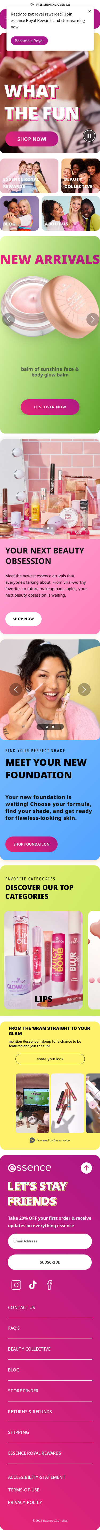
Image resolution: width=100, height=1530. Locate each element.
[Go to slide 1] (48, 528)
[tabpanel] (50, 689)
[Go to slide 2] (52, 528)
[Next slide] (84, 689)
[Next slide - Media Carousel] (93, 1105)
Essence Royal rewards (34, 1453)
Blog (13, 1370)
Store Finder (23, 1391)
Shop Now (23, 618)
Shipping (18, 1432)
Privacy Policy (46, 767)
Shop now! (31, 139)
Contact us (21, 1307)
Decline (41, 783)
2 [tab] (53, 727)
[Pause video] (89, 135)
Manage (13, 783)
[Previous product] (8, 319)
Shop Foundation (31, 844)
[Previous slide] (15, 689)
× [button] (89, 11)
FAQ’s (14, 1328)
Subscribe (50, 1262)
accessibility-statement (37, 1477)
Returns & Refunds (30, 1412)
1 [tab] (47, 727)
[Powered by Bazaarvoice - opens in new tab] (50, 1140)
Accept (78, 783)
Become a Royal (29, 40)
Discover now (50, 406)
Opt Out (24, 774)
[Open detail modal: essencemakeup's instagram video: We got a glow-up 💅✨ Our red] (32, 1103)
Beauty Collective (29, 1349)
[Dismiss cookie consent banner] (92, 747)
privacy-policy (25, 1502)
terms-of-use (23, 1490)
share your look (50, 1059)
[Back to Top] (86, 1168)
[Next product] (92, 319)
